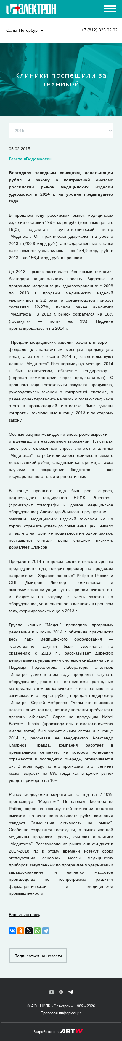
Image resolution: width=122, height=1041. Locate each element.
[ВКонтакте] (12, 930)
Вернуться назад (25, 914)
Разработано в (46, 1031)
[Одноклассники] (20, 930)
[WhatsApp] (37, 930)
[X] (29, 930)
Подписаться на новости (38, 955)
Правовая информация (61, 1013)
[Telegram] (45, 930)
